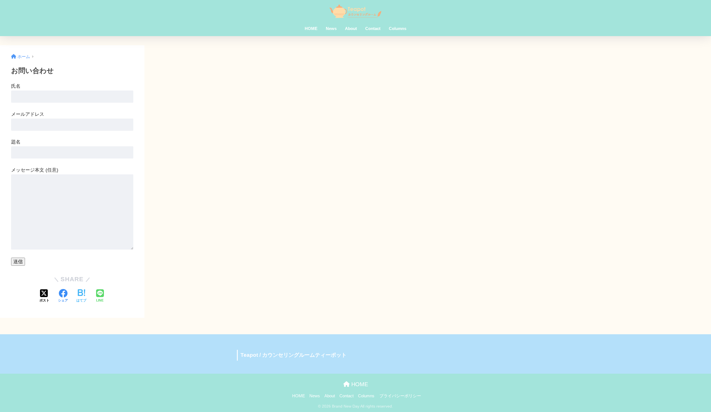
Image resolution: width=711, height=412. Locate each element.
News (331, 28)
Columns (397, 28)
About (351, 28)
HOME (311, 28)
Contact (372, 28)
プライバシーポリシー (400, 396)
